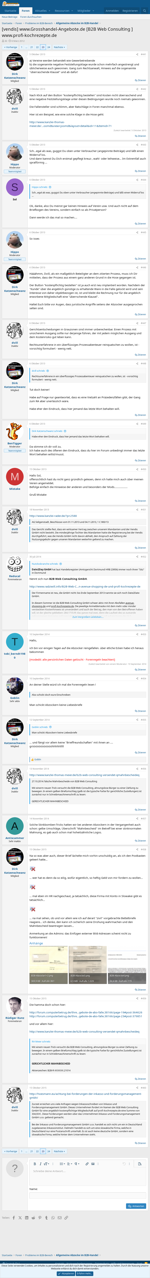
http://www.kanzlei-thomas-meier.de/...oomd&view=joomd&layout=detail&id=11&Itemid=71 (70, 124)
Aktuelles (41, 10)
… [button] (26, 47)
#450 (143, 469)
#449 (143, 423)
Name (33, 1189)
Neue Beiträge (9, 16)
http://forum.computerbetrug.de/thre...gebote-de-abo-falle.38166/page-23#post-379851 (85, 1016)
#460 (143, 1087)
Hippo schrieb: (40, 187)
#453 (143, 634)
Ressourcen (62, 10)
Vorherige (11, 47)
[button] (49, 10)
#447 (143, 323)
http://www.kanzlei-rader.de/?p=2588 (53, 516)
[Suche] (144, 10)
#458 (143, 849)
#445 (143, 232)
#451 (143, 509)
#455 (143, 719)
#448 (143, 363)
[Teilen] (137, 54)
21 (31, 47)
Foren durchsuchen (31, 16)
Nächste (58, 47)
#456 (143, 768)
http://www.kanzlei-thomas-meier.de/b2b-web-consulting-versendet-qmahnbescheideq (84, 775)
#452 (143, 556)
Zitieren (142, 80)
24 (48, 47)
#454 (143, 678)
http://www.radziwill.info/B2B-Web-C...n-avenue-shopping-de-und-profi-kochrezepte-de (84, 586)
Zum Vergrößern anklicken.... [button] (88, 617)
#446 (143, 267)
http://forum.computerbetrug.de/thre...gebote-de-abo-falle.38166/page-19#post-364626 (85, 1012)
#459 (143, 998)
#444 (143, 179)
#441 (143, 54)
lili (6, 41)
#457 (143, 818)
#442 (143, 89)
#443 (143, 144)
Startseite (10, 10)
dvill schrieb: (38, 370)
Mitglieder (84, 10)
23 (43, 47)
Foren (26, 10)
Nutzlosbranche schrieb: (45, 563)
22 (37, 47)
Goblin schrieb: (40, 727)
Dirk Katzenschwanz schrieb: (47, 431)
